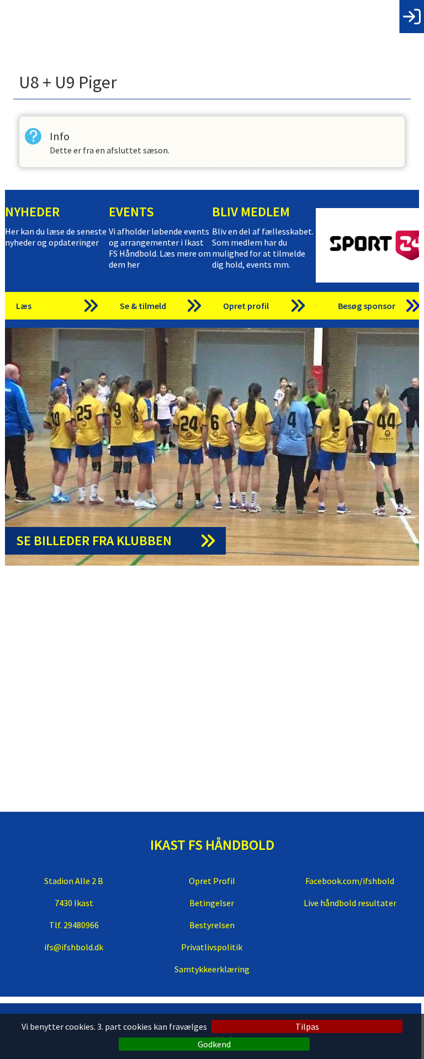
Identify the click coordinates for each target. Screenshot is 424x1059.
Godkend (214, 1044)
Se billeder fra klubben (94, 540)
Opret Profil (212, 880)
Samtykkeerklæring (212, 969)
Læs (23, 305)
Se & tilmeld (143, 305)
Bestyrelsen (212, 924)
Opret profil (246, 305)
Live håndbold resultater (350, 902)
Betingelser (211, 902)
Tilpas (307, 1026)
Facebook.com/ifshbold (349, 880)
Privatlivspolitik (211, 946)
